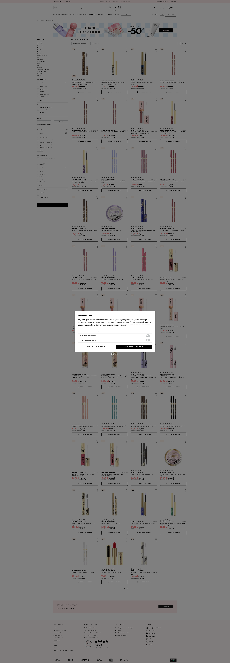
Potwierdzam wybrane (96, 347)
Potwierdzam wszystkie (134, 347)
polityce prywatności (100, 322)
